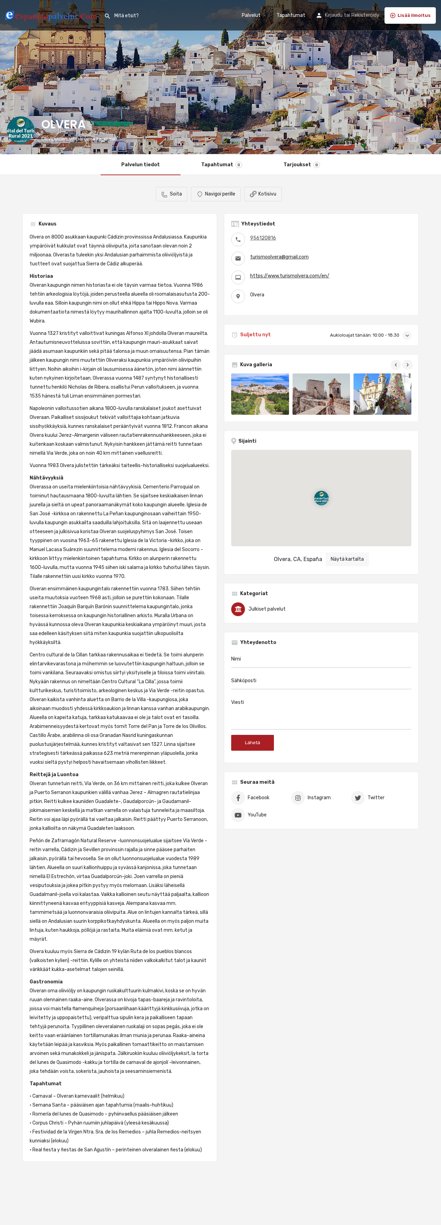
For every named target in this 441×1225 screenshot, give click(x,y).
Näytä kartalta (347, 559)
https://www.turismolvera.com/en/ (289, 276)
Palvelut (251, 15)
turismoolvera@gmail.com (279, 257)
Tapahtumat (291, 15)
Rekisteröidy (365, 15)
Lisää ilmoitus (414, 15)
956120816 (263, 238)
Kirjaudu (333, 15)
